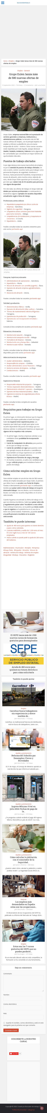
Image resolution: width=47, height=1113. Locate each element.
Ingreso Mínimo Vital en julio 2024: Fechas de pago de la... (23, 809)
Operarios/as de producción (16, 316)
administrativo (9, 548)
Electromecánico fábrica (15, 307)
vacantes (23, 555)
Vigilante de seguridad (14, 209)
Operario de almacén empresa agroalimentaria (23, 288)
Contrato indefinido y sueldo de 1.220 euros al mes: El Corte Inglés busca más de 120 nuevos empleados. (25, 532)
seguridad (7, 555)
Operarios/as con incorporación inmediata (22, 319)
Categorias (31, 1110)
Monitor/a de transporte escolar (18, 337)
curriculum (20, 548)
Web (5, 1013)
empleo (28, 548)
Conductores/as (12, 370)
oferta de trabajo (17, 552)
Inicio (5, 61)
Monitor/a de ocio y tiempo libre (18, 342)
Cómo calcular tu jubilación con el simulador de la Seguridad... (23, 860)
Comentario (7, 974)
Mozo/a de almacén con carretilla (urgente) (22, 286)
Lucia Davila (41, 85)
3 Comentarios (28, 85)
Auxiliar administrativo (14, 361)
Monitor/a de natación (15, 335)
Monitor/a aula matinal (15, 345)
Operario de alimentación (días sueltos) (20, 309)
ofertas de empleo (32, 552)
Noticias (23, 899)
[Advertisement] (23, 32)
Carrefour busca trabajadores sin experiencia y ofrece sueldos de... (23, 713)
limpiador (18, 550)
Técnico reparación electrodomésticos (20, 387)
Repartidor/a (11, 221)
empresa (36, 548)
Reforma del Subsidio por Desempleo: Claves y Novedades (23, 758)
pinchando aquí (17, 229)
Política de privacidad (19, 1110)
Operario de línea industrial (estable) (19, 392)
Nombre (6, 995)
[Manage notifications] (42, 1108)
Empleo (11, 61)
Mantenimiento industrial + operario (19, 389)
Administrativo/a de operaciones (18, 281)
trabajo (15, 555)
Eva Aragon (20, 814)
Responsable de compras (16, 363)
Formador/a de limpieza (15, 340)
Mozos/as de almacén (14, 293)
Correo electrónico (10, 1004)
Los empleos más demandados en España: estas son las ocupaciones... (23, 904)
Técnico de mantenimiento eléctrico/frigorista (23, 311)
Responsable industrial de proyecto (19, 384)
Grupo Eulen (8, 550)
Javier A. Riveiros (21, 865)
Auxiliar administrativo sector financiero (21, 366)
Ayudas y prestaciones (23, 753)
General (27, 71)
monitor (26, 550)
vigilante (31, 555)
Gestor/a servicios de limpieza (17, 368)
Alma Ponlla (21, 718)
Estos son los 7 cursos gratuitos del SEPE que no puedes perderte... (23, 949)
